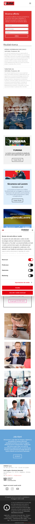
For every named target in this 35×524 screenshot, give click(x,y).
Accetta (17, 287)
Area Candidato (17, 325)
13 (21, 126)
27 (19, 128)
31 (25, 128)
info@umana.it (17, 475)
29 (22, 128)
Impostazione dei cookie (22, 282)
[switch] (30, 265)
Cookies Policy (8, 518)
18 (28, 126)
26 (18, 128)
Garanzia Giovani (17, 383)
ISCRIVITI (17, 456)
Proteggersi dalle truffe (17, 499)
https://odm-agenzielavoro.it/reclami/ (20, 511)
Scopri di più (17, 119)
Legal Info (6, 515)
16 (25, 126)
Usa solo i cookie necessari (17, 292)
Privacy (28, 515)
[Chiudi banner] (32, 230)
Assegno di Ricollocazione (17, 355)
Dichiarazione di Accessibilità (19, 520)
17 (27, 126)
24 (15, 128)
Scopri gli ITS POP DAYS (17, 301)
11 (18, 126)
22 (12, 128)
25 (16, 128)
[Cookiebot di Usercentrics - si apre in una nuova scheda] (22, 230)
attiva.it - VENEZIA (28, 522)
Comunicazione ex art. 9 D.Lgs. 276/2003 (17, 517)
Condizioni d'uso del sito (18, 515)
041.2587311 (9, 475)
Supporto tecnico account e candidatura (17, 497)
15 (24, 126)
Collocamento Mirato (17, 412)
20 (9, 128)
